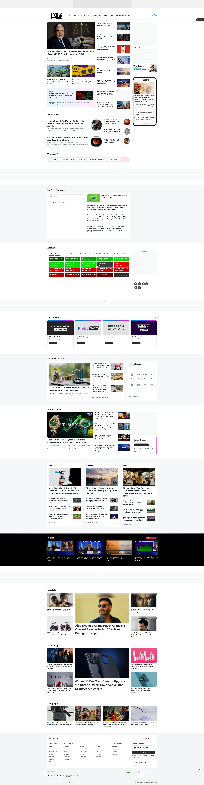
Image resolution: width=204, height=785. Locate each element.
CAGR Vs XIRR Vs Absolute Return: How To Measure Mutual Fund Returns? (69, 389)
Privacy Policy (66, 782)
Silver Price (83, 756)
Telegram (114, 749)
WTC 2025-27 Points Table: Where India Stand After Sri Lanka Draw (112, 131)
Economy (94, 15)
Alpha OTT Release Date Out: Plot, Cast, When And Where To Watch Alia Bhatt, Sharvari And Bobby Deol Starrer (59, 611)
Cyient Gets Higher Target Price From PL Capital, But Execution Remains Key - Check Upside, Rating (104, 448)
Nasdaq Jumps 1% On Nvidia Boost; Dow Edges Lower (104, 24)
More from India (127, 524)
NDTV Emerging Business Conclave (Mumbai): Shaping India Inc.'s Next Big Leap (118, 558)
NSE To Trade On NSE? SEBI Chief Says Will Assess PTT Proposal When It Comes (58, 82)
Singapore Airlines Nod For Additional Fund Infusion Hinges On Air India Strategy (106, 82)
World (51, 465)
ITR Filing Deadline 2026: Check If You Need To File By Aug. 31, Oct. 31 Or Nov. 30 (100, 365)
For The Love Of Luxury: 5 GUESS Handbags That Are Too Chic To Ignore (59, 723)
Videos (50, 538)
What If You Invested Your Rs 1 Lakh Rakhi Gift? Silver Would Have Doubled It (113, 140)
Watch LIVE (150, 738)
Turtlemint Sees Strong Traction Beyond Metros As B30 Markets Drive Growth (89, 558)
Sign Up (143, 752)
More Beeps (144, 123)
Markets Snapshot (56, 190)
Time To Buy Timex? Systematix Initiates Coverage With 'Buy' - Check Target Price (66, 441)
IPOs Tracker (55, 199)
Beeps (112, 15)
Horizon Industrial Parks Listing (98, 159)
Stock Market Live (115, 159)
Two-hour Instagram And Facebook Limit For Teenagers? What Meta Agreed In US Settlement (59, 666)
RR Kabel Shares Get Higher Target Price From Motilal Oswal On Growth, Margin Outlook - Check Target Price (105, 415)
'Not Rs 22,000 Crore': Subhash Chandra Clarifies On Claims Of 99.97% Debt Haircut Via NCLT (71, 52)
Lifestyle (51, 590)
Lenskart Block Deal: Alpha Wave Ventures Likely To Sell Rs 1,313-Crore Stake (82, 82)
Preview (69, 343)
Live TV (68, 15)
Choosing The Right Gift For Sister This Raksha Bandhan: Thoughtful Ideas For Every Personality (114, 724)
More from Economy (91, 522)
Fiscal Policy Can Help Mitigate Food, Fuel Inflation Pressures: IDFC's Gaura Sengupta (148, 558)
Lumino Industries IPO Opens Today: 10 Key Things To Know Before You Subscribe (104, 437)
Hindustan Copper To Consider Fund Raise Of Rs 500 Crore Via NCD (112, 121)
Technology (52, 645)
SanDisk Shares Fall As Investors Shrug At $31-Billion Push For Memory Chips (105, 36)
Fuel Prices (99, 756)
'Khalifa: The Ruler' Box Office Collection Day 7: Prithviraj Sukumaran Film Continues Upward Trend (143, 635)
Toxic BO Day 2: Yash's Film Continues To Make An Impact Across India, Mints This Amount (65, 123)
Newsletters (53, 317)
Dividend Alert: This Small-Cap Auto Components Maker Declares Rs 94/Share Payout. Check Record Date (96, 218)
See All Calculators (134, 396)
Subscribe (53, 343)
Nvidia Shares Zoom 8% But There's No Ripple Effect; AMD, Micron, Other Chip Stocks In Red (61, 95)
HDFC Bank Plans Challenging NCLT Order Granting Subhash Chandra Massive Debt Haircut (105, 104)
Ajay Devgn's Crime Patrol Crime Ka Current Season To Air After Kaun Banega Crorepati (100, 629)
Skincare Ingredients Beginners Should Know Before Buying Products (142, 723)
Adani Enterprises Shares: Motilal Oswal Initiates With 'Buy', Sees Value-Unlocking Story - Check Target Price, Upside (105, 426)
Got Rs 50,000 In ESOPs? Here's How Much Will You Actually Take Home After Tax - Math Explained (99, 388)
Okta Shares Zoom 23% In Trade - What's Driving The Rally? (114, 196)
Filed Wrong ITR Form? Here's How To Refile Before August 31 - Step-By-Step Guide (100, 377)
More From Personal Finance (100, 397)
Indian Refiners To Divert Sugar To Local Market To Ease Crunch (96, 507)
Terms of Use (57, 782)
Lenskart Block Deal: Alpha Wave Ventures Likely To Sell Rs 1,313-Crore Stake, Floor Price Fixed (95, 229)
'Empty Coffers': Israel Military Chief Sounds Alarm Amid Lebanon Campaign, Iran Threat (59, 508)
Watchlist (52, 749)
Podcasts (114, 751)
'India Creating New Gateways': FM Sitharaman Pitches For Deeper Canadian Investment (96, 516)
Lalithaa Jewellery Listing (67, 159)
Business (86, 15)
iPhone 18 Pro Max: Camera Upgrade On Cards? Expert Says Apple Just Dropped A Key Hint (100, 684)
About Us (49, 782)
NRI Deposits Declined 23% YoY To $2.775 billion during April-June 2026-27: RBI (96, 500)
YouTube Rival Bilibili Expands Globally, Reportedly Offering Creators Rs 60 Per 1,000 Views (143, 666)
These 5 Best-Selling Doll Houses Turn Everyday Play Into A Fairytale (86, 723)
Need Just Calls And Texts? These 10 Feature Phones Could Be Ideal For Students (142, 690)
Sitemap (73, 782)
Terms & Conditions (149, 755)
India (125, 465)
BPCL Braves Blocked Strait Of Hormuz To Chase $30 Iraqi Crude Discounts (106, 70)
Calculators (137, 364)
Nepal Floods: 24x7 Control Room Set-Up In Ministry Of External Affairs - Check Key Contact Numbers (134, 510)
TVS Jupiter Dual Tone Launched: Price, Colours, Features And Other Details (59, 634)
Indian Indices (66, 199)
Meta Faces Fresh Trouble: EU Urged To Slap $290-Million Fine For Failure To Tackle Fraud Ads (64, 490)
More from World (53, 522)
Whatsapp (115, 754)
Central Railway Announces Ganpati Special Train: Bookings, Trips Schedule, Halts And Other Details (134, 518)
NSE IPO (54, 159)
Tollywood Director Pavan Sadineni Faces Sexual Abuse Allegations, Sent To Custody (133, 502)
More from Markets (92, 237)
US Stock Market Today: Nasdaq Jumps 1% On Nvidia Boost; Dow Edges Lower (58, 500)
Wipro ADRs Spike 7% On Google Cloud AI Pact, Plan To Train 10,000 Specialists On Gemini (105, 93)
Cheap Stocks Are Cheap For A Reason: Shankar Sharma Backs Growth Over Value (59, 558)
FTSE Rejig (82, 159)
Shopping (51, 703)
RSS (78, 782)
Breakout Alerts (78, 199)
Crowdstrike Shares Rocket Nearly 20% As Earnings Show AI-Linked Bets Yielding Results (106, 48)
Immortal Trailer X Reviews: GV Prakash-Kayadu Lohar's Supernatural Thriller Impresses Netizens (143, 611)
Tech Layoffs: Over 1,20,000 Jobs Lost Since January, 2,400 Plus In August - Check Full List (59, 690)
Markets (80, 15)
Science (82, 754)
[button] (47, 549)
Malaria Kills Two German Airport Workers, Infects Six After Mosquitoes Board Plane (58, 516)
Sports (98, 751)
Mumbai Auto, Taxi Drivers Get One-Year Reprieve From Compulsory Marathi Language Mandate (137, 492)
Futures (54, 202)
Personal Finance (121, 15)
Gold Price (67, 756)
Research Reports (104, 15)
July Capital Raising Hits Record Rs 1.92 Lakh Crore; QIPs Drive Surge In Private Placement (106, 59)
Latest (74, 15)
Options (61, 202)
